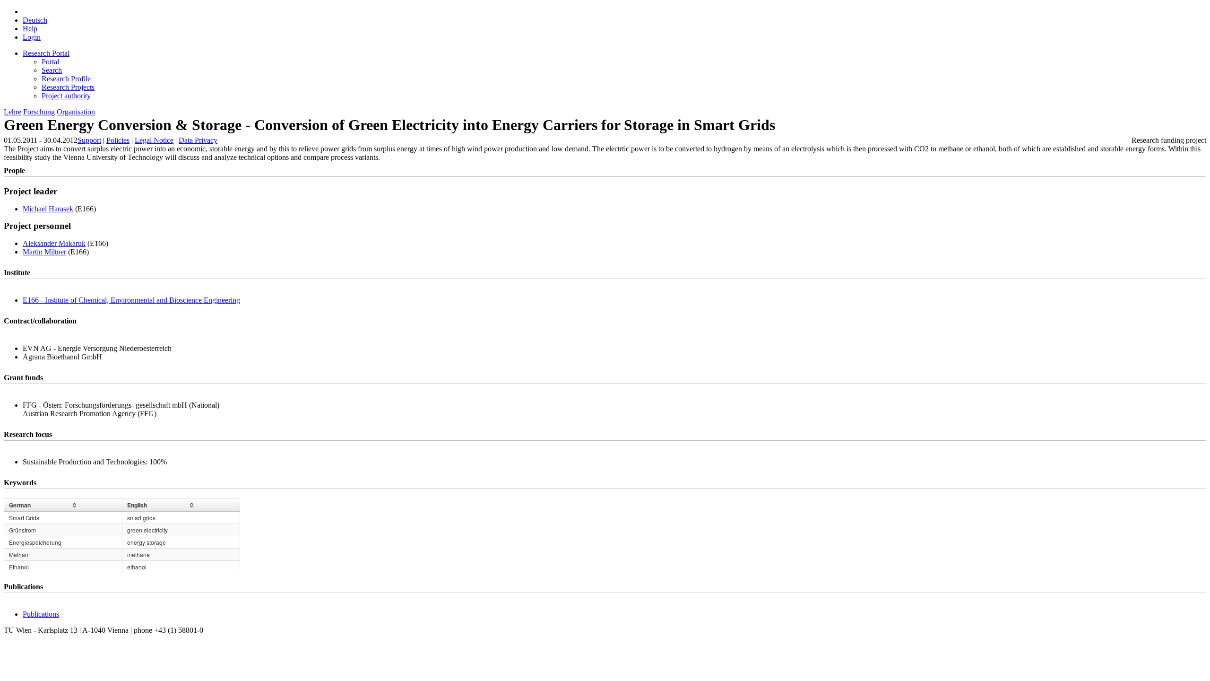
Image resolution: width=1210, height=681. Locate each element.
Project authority (66, 96)
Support (89, 140)
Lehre (12, 112)
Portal (50, 62)
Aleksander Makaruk (54, 243)
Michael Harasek (48, 209)
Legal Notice (154, 140)
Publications (41, 614)
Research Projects (68, 87)
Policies (118, 140)
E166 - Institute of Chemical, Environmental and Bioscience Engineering (131, 300)
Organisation (76, 112)
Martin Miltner (44, 252)
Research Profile (66, 79)
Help (30, 29)
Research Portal (46, 53)
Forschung (39, 112)
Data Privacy (198, 140)
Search (52, 70)
